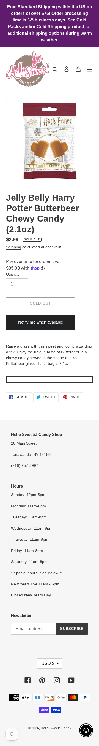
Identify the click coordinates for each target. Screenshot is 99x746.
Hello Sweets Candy (56, 728)
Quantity (13, 274)
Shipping (13, 247)
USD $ (47, 663)
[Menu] (89, 69)
